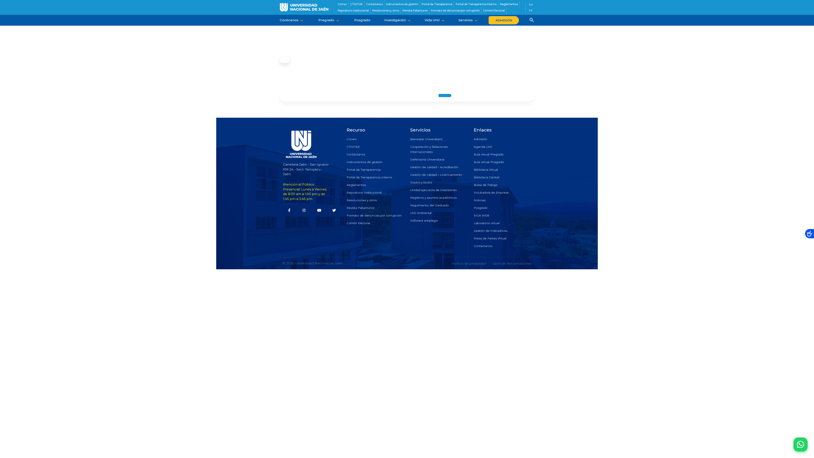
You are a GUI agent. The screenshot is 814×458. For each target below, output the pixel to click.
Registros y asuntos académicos (433, 197)
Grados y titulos (421, 182)
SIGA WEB (481, 215)
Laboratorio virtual (486, 223)
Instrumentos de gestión (364, 162)
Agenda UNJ (483, 146)
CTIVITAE (353, 146)
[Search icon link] (532, 21)
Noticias (479, 200)
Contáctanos (356, 154)
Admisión (480, 139)
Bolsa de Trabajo (486, 185)
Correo (352, 139)
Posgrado (481, 207)
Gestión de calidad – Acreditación (434, 167)
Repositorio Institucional (364, 192)
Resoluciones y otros (362, 200)
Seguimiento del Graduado (429, 205)
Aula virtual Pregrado (489, 154)
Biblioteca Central (486, 177)
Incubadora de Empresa (491, 192)
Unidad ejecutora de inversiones (433, 190)
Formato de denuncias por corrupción (374, 215)
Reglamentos (356, 185)
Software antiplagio (424, 220)
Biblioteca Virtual (486, 169)
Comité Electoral (358, 223)
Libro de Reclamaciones (511, 263)
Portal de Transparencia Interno (369, 177)
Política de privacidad (469, 263)
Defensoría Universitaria (427, 159)
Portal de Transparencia (364, 169)
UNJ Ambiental (421, 213)
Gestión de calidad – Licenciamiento (436, 174)
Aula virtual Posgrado (489, 162)
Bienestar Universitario (426, 139)
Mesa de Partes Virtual (490, 238)
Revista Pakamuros (360, 207)
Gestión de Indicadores (490, 230)
